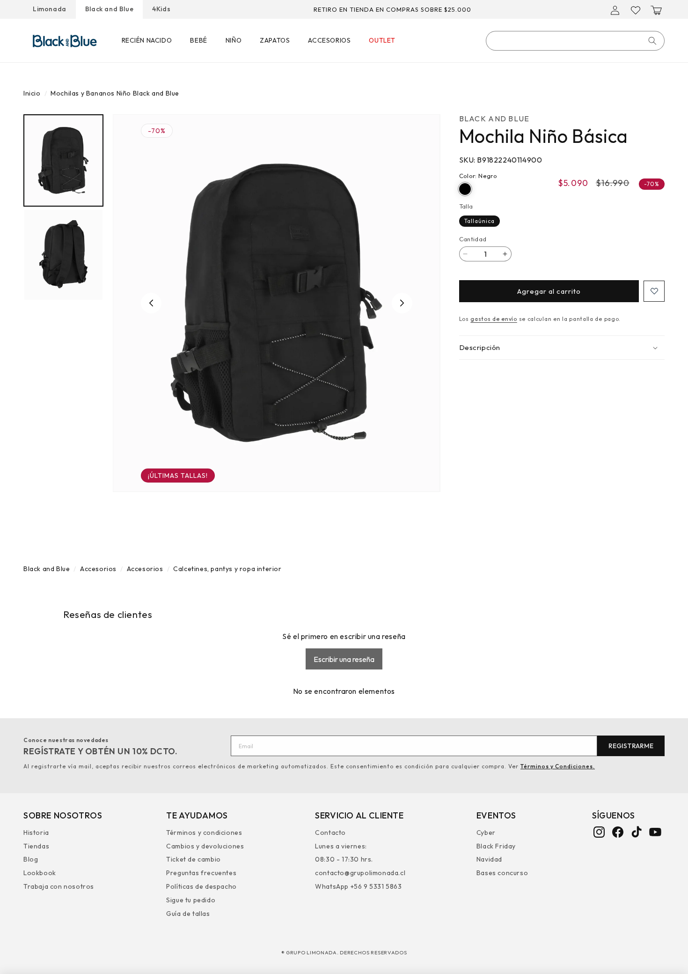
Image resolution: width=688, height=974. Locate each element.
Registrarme (630, 746)
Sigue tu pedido (190, 899)
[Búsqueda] (652, 40)
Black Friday (496, 845)
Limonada (49, 9)
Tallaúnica (479, 220)
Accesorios (98, 569)
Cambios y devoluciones (205, 845)
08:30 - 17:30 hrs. (344, 859)
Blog (30, 859)
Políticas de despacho (201, 886)
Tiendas (36, 845)
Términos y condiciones (204, 833)
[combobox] (575, 40)
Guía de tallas (188, 913)
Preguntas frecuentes (201, 872)
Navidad (489, 859)
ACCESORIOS (329, 40)
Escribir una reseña (344, 659)
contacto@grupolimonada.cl (360, 872)
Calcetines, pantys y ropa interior (227, 569)
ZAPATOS (275, 40)
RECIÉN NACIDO (147, 40)
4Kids (161, 9)
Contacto (330, 833)
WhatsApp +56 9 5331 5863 (358, 886)
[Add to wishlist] (654, 291)
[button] (656, 10)
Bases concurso (502, 872)
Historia (36, 833)
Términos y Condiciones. (557, 766)
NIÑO (234, 40)
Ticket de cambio (193, 859)
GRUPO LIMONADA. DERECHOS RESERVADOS (346, 952)
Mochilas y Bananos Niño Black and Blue (115, 93)
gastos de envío (493, 318)
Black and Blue (109, 9)
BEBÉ (198, 40)
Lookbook (39, 872)
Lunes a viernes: (341, 845)
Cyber (486, 833)
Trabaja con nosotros (58, 886)
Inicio (32, 93)
